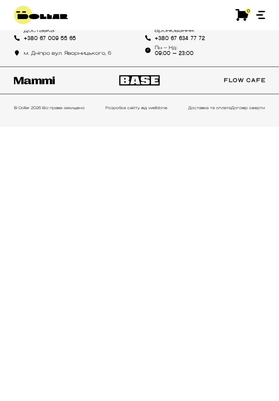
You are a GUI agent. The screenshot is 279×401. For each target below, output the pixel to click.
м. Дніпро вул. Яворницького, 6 (67, 53)
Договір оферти (248, 108)
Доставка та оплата (209, 108)
